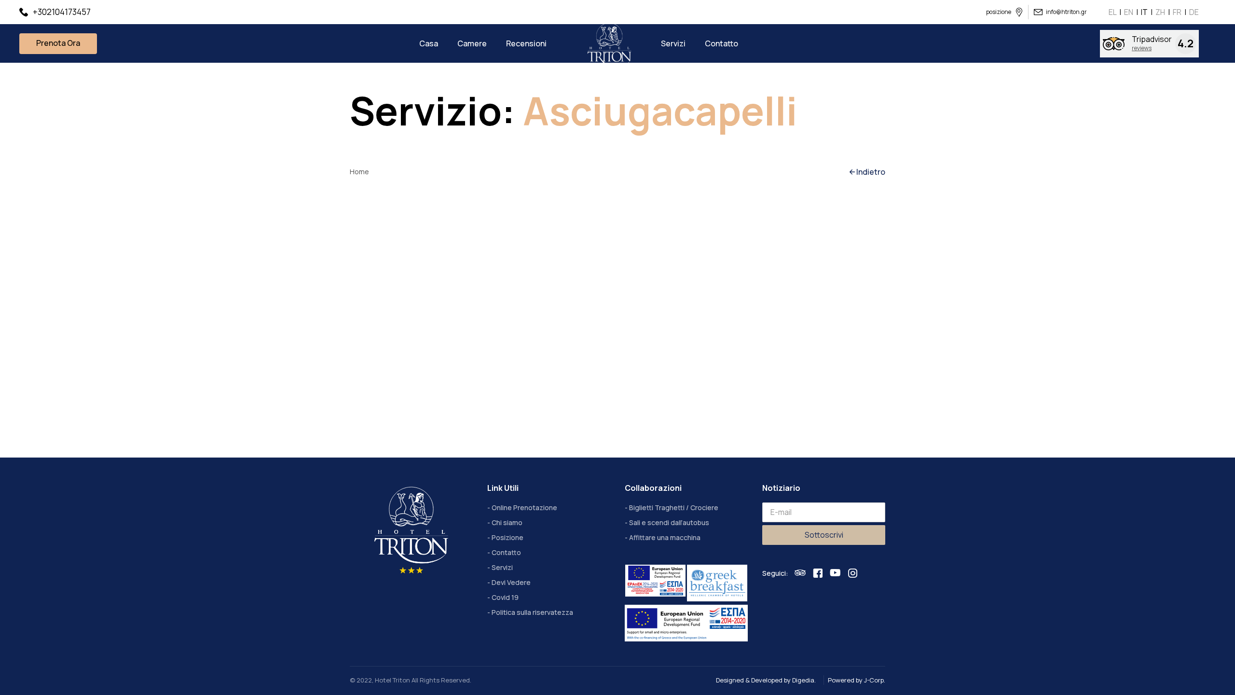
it (1144, 12)
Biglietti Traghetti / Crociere (673, 507)
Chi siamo (507, 522)
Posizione (507, 537)
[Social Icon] (800, 573)
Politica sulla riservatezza (532, 612)
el (1112, 12)
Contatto (506, 552)
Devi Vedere (511, 582)
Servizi (502, 567)
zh (1160, 12)
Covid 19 (505, 597)
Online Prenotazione (524, 507)
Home (359, 171)
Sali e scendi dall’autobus (669, 522)
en (1128, 12)
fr (1177, 12)
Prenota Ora (58, 43)
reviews (1142, 48)
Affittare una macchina (664, 537)
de (1194, 12)
